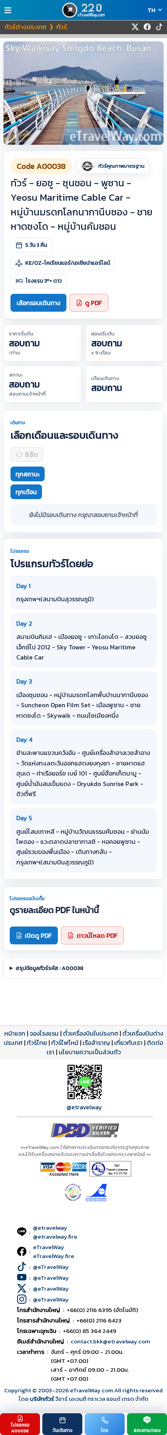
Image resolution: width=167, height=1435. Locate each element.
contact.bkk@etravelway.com (110, 1341)
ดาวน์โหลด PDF (97, 935)
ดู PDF (93, 302)
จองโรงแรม (44, 1033)
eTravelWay (48, 1246)
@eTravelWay (51, 1266)
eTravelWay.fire (53, 1255)
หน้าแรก (14, 1033)
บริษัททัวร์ (42, 1398)
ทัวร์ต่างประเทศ (26, 27)
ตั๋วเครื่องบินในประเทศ (90, 1033)
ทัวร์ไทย (37, 1042)
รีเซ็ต (31, 454)
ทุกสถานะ (28, 474)
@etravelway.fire (55, 1236)
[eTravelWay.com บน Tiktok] (159, 26)
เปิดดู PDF (38, 935)
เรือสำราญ (96, 1042)
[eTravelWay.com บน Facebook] (147, 26)
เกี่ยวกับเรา (128, 1042)
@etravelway (84, 1107)
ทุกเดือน (26, 491)
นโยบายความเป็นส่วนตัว (90, 1052)
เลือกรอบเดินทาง (38, 302)
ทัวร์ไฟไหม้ (64, 1042)
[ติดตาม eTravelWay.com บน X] (135, 26)
